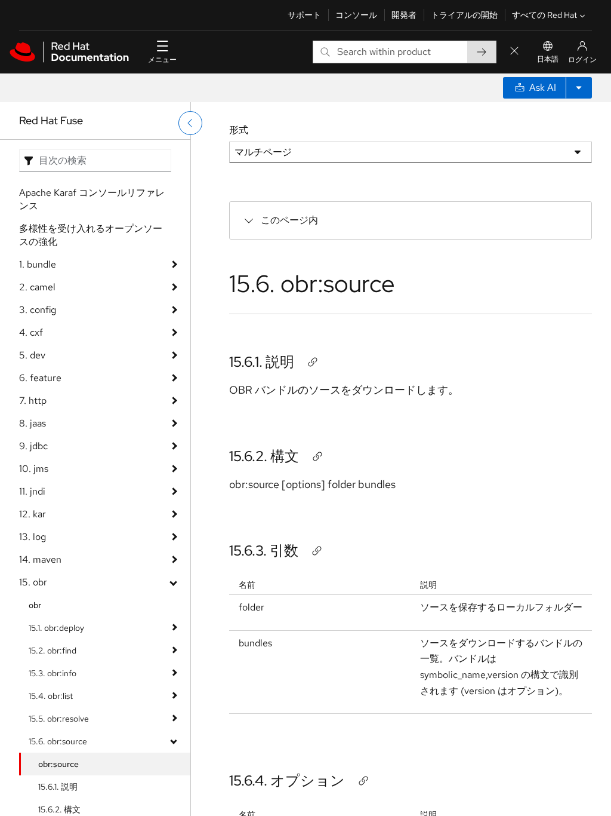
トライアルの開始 (464, 15)
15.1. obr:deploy (56, 627)
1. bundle (37, 264)
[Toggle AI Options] (579, 88)
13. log (32, 536)
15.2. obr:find (52, 650)
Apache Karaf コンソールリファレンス (92, 199)
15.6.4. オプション (287, 780)
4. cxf (31, 332)
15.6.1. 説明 (58, 786)
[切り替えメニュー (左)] (190, 123)
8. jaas (32, 423)
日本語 (547, 59)
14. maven (40, 559)
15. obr (33, 582)
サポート (304, 15)
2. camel (37, 287)
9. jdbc (33, 446)
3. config (37, 309)
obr (35, 605)
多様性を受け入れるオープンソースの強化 (90, 235)
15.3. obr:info (52, 673)
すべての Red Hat (544, 15)
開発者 (403, 15)
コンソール (356, 15)
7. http (33, 400)
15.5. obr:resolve (59, 718)
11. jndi (32, 491)
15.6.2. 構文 (264, 456)
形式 (238, 130)
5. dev (32, 355)
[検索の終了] (514, 51)
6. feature (40, 378)
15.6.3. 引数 (263, 550)
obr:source (58, 764)
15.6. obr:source (58, 741)
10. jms (33, 468)
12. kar (32, 514)
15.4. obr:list (51, 696)
